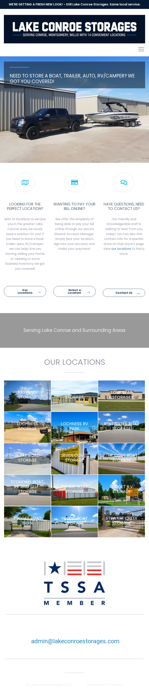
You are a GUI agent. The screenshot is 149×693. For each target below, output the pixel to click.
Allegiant (79, 685)
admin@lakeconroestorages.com (75, 641)
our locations (121, 248)
